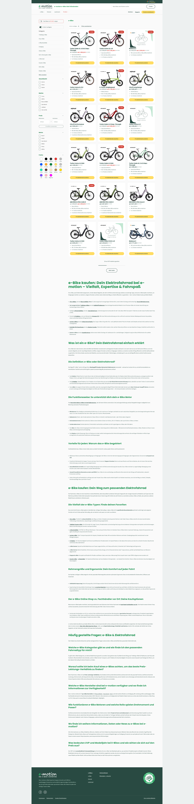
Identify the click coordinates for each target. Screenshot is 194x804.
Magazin (137, 12)
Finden (151, 6)
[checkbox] (40, 82)
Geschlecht (43, 79)
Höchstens (55, 118)
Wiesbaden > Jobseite (105, 776)
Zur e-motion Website (149, 798)
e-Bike (41, 12)
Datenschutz (50, 798)
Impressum (42, 798)
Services (130, 12)
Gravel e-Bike (42, 63)
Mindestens (41, 118)
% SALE (65, 12)
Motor (41, 132)
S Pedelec (41, 47)
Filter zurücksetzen (86, 26)
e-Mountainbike (43, 43)
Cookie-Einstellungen (60, 798)
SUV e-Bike (41, 67)
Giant (111, 694)
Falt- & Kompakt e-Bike (45, 55)
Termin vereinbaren (148, 12)
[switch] (40, 21)
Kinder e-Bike (42, 71)
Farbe (41, 155)
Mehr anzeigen (42, 75)
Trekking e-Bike (43, 35)
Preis (40, 116)
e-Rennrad (41, 59)
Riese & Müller (98, 694)
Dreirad (49, 12)
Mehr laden (112, 270)
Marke (41, 93)
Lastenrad (57, 12)
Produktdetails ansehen (82, 63)
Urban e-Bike (42, 51)
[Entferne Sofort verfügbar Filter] (78, 26)
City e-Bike (41, 39)
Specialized (106, 694)
